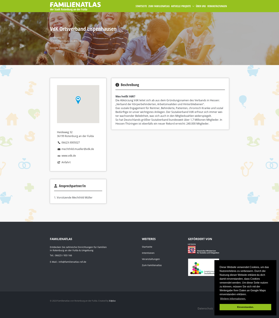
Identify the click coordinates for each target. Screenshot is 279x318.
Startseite (147, 246)
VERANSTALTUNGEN (217, 6)
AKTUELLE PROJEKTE (181, 6)
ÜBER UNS (201, 6)
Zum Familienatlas (152, 265)
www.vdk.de (69, 155)
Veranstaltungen (151, 259)
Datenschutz (205, 308)
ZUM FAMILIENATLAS (159, 6)
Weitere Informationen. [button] (233, 298)
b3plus (112, 300)
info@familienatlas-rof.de (72, 261)
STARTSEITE (141, 6)
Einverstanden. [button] (245, 307)
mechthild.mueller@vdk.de (78, 149)
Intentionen (148, 252)
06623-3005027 (71, 142)
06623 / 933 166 (63, 255)
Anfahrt (66, 162)
